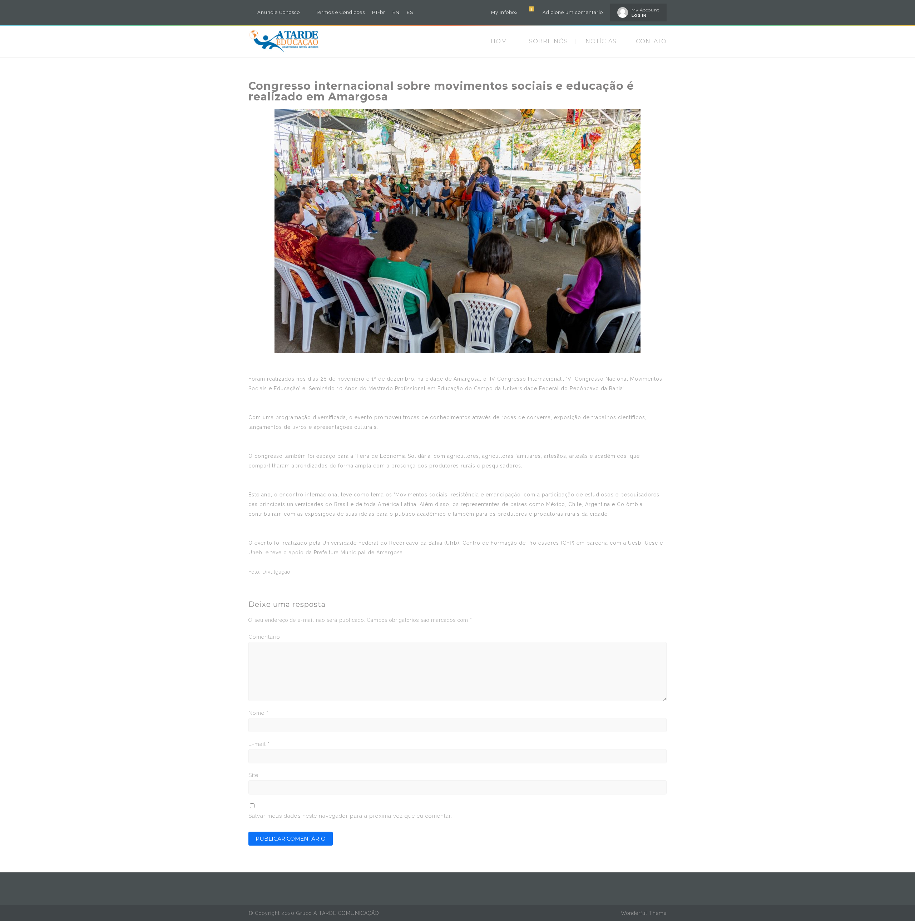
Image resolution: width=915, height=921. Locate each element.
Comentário (264, 637)
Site (253, 775)
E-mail (259, 744)
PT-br (378, 12)
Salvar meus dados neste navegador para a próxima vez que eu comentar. (350, 816)
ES (410, 12)
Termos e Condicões (340, 12)
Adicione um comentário (573, 12)
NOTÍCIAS (601, 41)
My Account (645, 10)
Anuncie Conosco (278, 12)
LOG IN (639, 16)
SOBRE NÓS (548, 41)
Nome (258, 713)
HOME (501, 41)
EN (396, 12)
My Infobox (504, 12)
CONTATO (651, 41)
